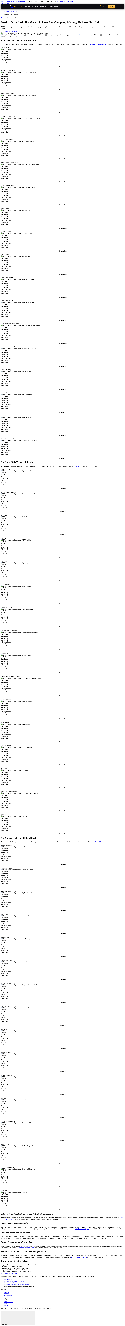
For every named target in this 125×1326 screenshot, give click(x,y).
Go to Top (4, 1324)
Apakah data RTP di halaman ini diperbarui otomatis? (17, 1271)
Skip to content (5, 3)
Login (103, 6)
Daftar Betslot (69, 1)
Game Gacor (43, 6)
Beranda (27, 6)
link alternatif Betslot (98, 842)
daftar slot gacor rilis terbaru (26, 1247)
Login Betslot (61, 1)
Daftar (111, 6)
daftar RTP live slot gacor (82, 1229)
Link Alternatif (54, 6)
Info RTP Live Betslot (10, 11)
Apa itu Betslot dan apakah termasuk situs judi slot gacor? (19, 1265)
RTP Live (35, 6)
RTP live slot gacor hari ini (79, 1257)
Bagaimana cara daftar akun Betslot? (12, 1266)
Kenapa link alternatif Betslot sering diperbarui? (16, 1268)
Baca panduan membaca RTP (97, 44)
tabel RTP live (79, 466)
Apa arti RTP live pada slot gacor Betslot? (14, 1270)
